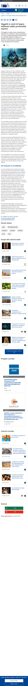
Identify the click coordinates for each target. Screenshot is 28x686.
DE (1, 19)
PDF (15, 511)
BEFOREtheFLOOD (12, 227)
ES (7, 19)
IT (13, 19)
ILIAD (12, 86)
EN (4, 19)
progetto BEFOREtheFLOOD (7, 219)
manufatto (12, 230)
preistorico (4, 230)
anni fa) (3, 109)
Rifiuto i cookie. (14, 683)
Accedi (16, 5)
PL (16, 19)
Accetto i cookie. (14, 680)
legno (3, 233)
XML (15, 508)
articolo (16, 191)
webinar (15, 194)
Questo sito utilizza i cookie (7, 677)
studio (22, 85)
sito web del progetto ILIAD (7, 218)
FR (10, 19)
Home (2, 13)
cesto (9, 233)
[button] (19, 5)
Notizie (8, 13)
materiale (20, 230)
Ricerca (22, 5)
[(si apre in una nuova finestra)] (5, 5)
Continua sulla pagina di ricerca (14, 350)
